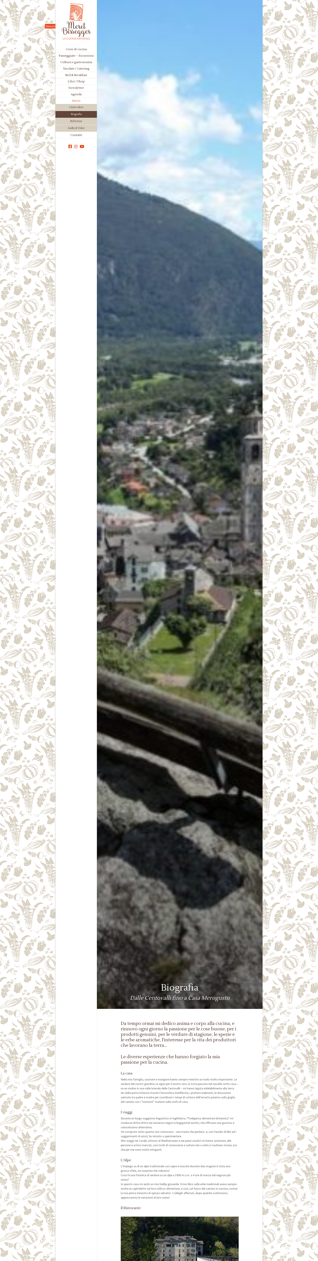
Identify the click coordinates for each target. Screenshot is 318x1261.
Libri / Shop (76, 81)
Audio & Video (76, 128)
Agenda (76, 94)
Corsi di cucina (76, 49)
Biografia (76, 114)
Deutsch (50, 26)
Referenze (76, 121)
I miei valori (76, 107)
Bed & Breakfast (76, 75)
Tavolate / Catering (76, 69)
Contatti (76, 135)
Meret (76, 101)
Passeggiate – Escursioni (76, 56)
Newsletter (76, 88)
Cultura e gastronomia (76, 62)
